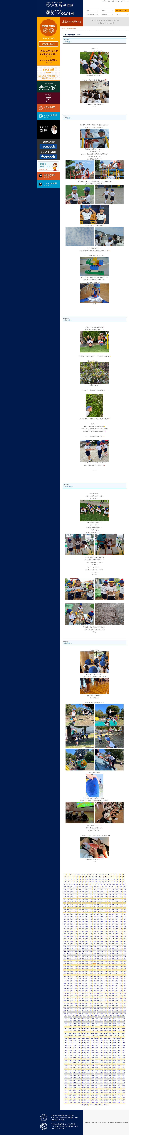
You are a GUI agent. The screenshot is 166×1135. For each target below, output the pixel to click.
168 (121, 894)
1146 (83, 1043)
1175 (88, 1048)
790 (95, 986)
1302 (92, 1070)
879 (110, 998)
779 (117, 983)
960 (95, 1010)
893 (98, 1001)
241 (76, 906)
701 (80, 973)
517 (91, 946)
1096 (110, 1033)
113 (106, 887)
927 (98, 1006)
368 (106, 924)
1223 (114, 1055)
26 (77, 877)
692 (110, 971)
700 (76, 973)
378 (80, 926)
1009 (96, 1018)
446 (80, 936)
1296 (65, 1070)
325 (72, 919)
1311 (70, 1072)
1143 (70, 1043)
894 (102, 1001)
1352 (65, 1080)
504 (106, 944)
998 (111, 1015)
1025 (105, 1020)
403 (110, 929)
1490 (118, 1102)
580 (72, 956)
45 (74, 879)
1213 (70, 1055)
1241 (70, 1060)
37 (111, 877)
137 (68, 892)
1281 (123, 1065)
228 (91, 904)
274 (72, 911)
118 (124, 887)
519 (98, 946)
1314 (83, 1072)
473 (117, 939)
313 (91, 916)
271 (125, 909)
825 (98, 991)
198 (106, 899)
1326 (74, 1075)
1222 (110, 1055)
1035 (88, 1023)
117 (121, 887)
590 (110, 956)
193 (87, 899)
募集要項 (107, 14)
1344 (92, 1077)
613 (68, 961)
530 (76, 949)
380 (87, 926)
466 (91, 939)
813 (117, 988)
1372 (92, 1082)
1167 (114, 1045)
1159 (79, 1045)
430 (83, 934)
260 (83, 909)
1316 (92, 1072)
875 (95, 998)
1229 (79, 1058)
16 (108, 874)
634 (83, 963)
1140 (118, 1040)
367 (102, 924)
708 (106, 973)
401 (102, 929)
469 (102, 939)
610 (121, 958)
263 (95, 909)
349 (98, 921)
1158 (74, 1045)
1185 (70, 1050)
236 (121, 904)
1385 (88, 1085)
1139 (114, 1040)
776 (106, 983)
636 (91, 963)
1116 (74, 1038)
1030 (65, 1023)
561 (65, 954)
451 (98, 936)
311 (83, 916)
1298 (74, 1070)
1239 (123, 1058)
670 (91, 968)
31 (93, 877)
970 (68, 1013)
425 (65, 934)
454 (110, 936)
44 (71, 879)
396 (83, 929)
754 (87, 981)
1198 (65, 1053)
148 (110, 892)
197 (102, 899)
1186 (74, 1050)
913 (110, 1003)
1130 (74, 1040)
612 (65, 961)
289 (65, 914)
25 (74, 877)
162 (98, 894)
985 (125, 1013)
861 (106, 996)
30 (90, 877)
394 (76, 929)
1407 (123, 1087)
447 (83, 936)
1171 (70, 1048)
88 (83, 884)
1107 (97, 1035)
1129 (70, 1040)
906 (83, 1003)
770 (83, 983)
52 (96, 879)
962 (102, 1010)
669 (87, 968)
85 (74, 884)
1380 (65, 1085)
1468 (83, 1100)
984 (121, 1013)
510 (65, 946)
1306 (110, 1070)
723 (98, 976)
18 (114, 874)
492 (125, 941)
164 (106, 894)
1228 (74, 1058)
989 (77, 1015)
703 (87, 973)
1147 (88, 1043)
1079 (96, 1030)
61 (123, 879)
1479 (70, 1102)
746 (121, 978)
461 (72, 939)
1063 (88, 1028)
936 (68, 1008)
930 (110, 1006)
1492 (82, 1105)
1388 (101, 1085)
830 (117, 991)
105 (76, 887)
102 (65, 887)
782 (65, 986)
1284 (74, 1068)
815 (125, 988)
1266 (118, 1063)
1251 (114, 1060)
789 (91, 986)
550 (87, 951)
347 (91, 921)
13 (99, 874)
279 (91, 911)
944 (98, 1008)
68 (83, 882)
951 (125, 1008)
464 (83, 939)
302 (113, 914)
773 (95, 983)
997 (107, 1015)
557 (113, 951)
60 (120, 879)
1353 (70, 1080)
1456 (92, 1097)
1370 (83, 1082)
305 (125, 914)
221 (65, 904)
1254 (65, 1063)
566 (83, 954)
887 (76, 1001)
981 (110, 1013)
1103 (79, 1035)
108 (87, 887)
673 (102, 968)
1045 (70, 1025)
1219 (96, 1055)
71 (93, 882)
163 (102, 894)
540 (113, 949)
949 (117, 1008)
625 (113, 961)
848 (121, 993)
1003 (70, 1018)
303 (117, 914)
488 (110, 941)
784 (72, 986)
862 (110, 996)
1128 (65, 1040)
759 (106, 981)
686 (87, 971)
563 (72, 954)
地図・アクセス (116, 1)
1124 (109, 1038)
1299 (79, 1070)
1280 (118, 1065)
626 (117, 961)
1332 (101, 1075)
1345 (96, 1077)
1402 (101, 1087)
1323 (123, 1072)
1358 (92, 1080)
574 (113, 954)
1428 (92, 1092)
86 (77, 884)
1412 (83, 1090)
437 (110, 934)
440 (121, 934)
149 (113, 892)
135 (125, 889)
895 (106, 1001)
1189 (88, 1050)
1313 (79, 1072)
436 (106, 934)
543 (125, 949)
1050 (92, 1025)
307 (68, 916)
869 (72, 998)
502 (98, 944)
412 (80, 931)
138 (72, 892)
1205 (96, 1053)
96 (107, 884)
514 (80, 946)
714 (65, 976)
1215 (79, 1055)
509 (125, 944)
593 (121, 956)
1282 (65, 1068)
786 (80, 986)
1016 (65, 1020)
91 (92, 884)
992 (88, 1015)
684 (80, 971)
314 (95, 916)
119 (65, 889)
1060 (74, 1028)
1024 (101, 1020)
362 (83, 924)
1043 (123, 1023)
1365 (123, 1080)
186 (125, 897)
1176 (92, 1048)
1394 (65, 1087)
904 (76, 1003)
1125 (114, 1038)
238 (65, 906)
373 (125, 924)
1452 (74, 1097)
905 (80, 1003)
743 (110, 978)
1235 (105, 1058)
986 (66, 1015)
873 (87, 998)
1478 (65, 1102)
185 (121, 897)
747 (125, 978)
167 (117, 894)
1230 (83, 1058)
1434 (118, 1092)
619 (91, 961)
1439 (79, 1095)
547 (76, 951)
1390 (110, 1085)
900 (125, 1001)
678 (121, 968)
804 (83, 988)
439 (117, 934)
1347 (105, 1077)
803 (80, 988)
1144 (74, 1043)
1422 (65, 1092)
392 (68, 929)
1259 (88, 1063)
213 (98, 901)
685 (83, 971)
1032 (74, 1023)
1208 (110, 1053)
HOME (63, 28)
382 (95, 926)
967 (121, 1010)
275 (76, 911)
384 (102, 926)
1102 (75, 1035)
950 (121, 1008)
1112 (118, 1035)
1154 (118, 1043)
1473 (105, 1100)
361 (80, 924)
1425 (79, 1092)
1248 (101, 1060)
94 (101, 884)
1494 (91, 1105)
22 (65, 877)
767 (72, 983)
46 (77, 879)
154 (68, 894)
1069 (114, 1028)
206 (72, 901)
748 (65, 981)
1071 (123, 1028)
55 (105, 879)
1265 (114, 1063)
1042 (118, 1023)
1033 (79, 1023)
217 (113, 901)
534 (91, 949)
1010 (101, 1018)
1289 (96, 1068)
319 (113, 916)
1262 (101, 1063)
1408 (65, 1090)
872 (83, 998)
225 (80, 904)
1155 (123, 1043)
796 (117, 986)
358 (68, 924)
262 (91, 909)
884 (65, 1001)
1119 (87, 1038)
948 (113, 1008)
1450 (65, 1097)
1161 (88, 1045)
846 (113, 993)
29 (87, 877)
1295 (123, 1068)
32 (96, 877)
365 (95, 924)
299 (102, 914)
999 (114, 1015)
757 (98, 981)
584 (87, 956)
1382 (74, 1085)
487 (106, 941)
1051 (96, 1025)
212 (95, 901)
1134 (92, 1040)
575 (117, 954)
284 (110, 911)
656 (102, 966)
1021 (88, 1020)
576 (121, 954)
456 (117, 936)
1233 (96, 1058)
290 (68, 914)
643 (117, 963)
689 (98, 971)
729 (121, 976)
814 (121, 988)
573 (110, 954)
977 (95, 1013)
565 (80, 954)
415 (91, 931)
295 (87, 914)
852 (72, 996)
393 (72, 929)
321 (121, 916)
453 (106, 936)
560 (125, 951)
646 (65, 966)
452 (102, 936)
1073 (70, 1030)
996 (103, 1015)
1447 (114, 1095)
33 (99, 877)
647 (68, 966)
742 (106, 978)
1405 (114, 1087)
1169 (123, 1045)
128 (98, 889)
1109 (106, 1035)
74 (102, 882)
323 (65, 919)
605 (102, 958)
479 (76, 941)
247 (98, 906)
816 (65, 991)
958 (87, 1010)
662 (125, 966)
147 (106, 892)
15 (105, 874)
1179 (105, 1048)
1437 (70, 1095)
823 (91, 991)
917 (125, 1003)
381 (91, 926)
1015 (123, 1018)
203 (125, 899)
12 (96, 874)
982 (113, 1013)
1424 (74, 1092)
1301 (88, 1070)
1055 (114, 1025)
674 (106, 968)
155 (72, 894)
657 (106, 966)
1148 (92, 1043)
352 (110, 921)
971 (72, 1013)
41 (123, 877)
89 (86, 884)
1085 (123, 1030)
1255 (70, 1063)
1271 (79, 1065)
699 (72, 973)
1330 (92, 1075)
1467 (79, 1100)
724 (102, 976)
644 (121, 963)
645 (125, 963)
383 (98, 926)
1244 (83, 1060)
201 (117, 899)
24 (71, 877)
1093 (96, 1033)
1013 (114, 1018)
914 (113, 1003)
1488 (110, 1102)
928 (102, 1006)
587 (98, 956)
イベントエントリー (122, 10)
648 (72, 966)
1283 (70, 1068)
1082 (110, 1030)
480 (80, 941)
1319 (105, 1072)
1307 (114, 1070)
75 (105, 882)
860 (102, 996)
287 (121, 911)
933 (121, 1006)
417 (98, 931)
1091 (88, 1033)
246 (95, 906)
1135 (96, 1040)
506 (113, 944)
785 (76, 986)
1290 (101, 1068)
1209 (114, 1053)
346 (87, 921)
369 (110, 924)
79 (117, 882)
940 (83, 1008)
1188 (83, 1050)
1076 (83, 1030)
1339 (70, 1077)
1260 (92, 1063)
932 (117, 1006)
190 (76, 899)
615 (76, 961)
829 (113, 991)
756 (95, 981)
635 (87, 963)
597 (72, 958)
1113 (123, 1035)
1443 (96, 1095)
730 (125, 976)
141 (83, 892)
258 (76, 909)
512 (72, 946)
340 (65, 921)
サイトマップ (125, 1)
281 (98, 911)
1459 (105, 1097)
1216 (83, 1055)
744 (113, 978)
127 (95, 889)
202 (121, 899)
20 (120, 874)
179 (98, 897)
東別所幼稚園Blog (71, 28)
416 (95, 931)
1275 (96, 1065)
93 (98, 884)
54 (102, 879)
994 (96, 1015)
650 (80, 966)
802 (76, 988)
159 (87, 894)
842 (98, 993)
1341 (79, 1077)
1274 (92, 1065)
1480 (74, 1102)
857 (91, 996)
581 (76, 956)
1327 (79, 1075)
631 (72, 963)
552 (95, 951)
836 (76, 993)
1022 (92, 1020)
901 (65, 1003)
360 (76, 924)
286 (117, 911)
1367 (70, 1082)
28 (83, 877)
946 (106, 1008)
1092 (92, 1033)
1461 (114, 1097)
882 (121, 998)
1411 (79, 1090)
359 (72, 924)
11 (93, 874)
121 (72, 889)
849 (125, 993)
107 (83, 887)
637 (95, 963)
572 (106, 954)
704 (91, 973)
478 (72, 941)
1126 (118, 1038)
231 (102, 904)
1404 (110, 1087)
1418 (110, 1090)
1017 (70, 1020)
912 (106, 1003)
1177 (96, 1048)
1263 (105, 1063)
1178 (101, 1048)
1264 (110, 1063)
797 (121, 986)
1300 (83, 1070)
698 (68, 973)
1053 (105, 1025)
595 (65, 958)
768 (76, 983)
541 (117, 949)
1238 (118, 1058)
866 (125, 996)
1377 (114, 1082)
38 (114, 877)
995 (99, 1015)
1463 (123, 1097)
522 (110, 946)
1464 (65, 1100)
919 (68, 1006)
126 (91, 889)
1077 (88, 1030)
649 (76, 966)
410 (72, 931)
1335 (114, 1075)
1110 (110, 1035)
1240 (65, 1060)
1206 (101, 1053)
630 (68, 963)
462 (76, 939)
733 (72, 978)
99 (117, 884)
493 (65, 944)
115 (113, 887)
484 (95, 941)
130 (106, 889)
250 (110, 906)
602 (91, 958)
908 (91, 1003)
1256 (74, 1063)
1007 (88, 1018)
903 (72, 1003)
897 (113, 1001)
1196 (118, 1050)
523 (113, 946)
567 (87, 954)
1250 (110, 1060)
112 (102, 887)
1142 (65, 1043)
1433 (114, 1092)
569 (95, 954)
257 (72, 909)
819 (76, 991)
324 (68, 919)
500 (91, 944)
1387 (96, 1085)
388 (117, 926)
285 (113, 911)
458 (125, 936)
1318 (101, 1072)
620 (95, 961)
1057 (123, 1025)
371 (117, 924)
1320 (110, 1072)
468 (98, 939)
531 (80, 949)
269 (117, 909)
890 (87, 1001)
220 (125, 901)
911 (102, 1003)
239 (68, 906)
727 (113, 976)
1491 (123, 1102)
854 (80, 996)
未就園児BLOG (48, 44)
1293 (114, 1068)
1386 (92, 1085)
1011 (105, 1018)
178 (95, 897)
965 (113, 1010)
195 (95, 899)
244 (87, 906)
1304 (101, 1070)
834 (68, 993)
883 (125, 998)
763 (121, 981)
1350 (118, 1077)
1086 (65, 1033)
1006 (83, 1018)
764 (125, 981)
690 (102, 971)
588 (102, 956)
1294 (118, 1068)
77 (111, 882)
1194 (110, 1050)
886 (72, 1001)
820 (80, 991)
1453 (79, 1097)
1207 (105, 1053)
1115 (70, 1038)
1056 (118, 1025)
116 (117, 887)
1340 (74, 1077)
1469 (88, 1100)
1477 (123, 1100)
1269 (70, 1065)
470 (106, 939)
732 (68, 978)
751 (76, 981)
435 (102, 934)
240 (72, 906)
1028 (118, 1020)
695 (121, 971)
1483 (88, 1102)
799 (65, 988)
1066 (101, 1028)
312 (87, 916)
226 (83, 904)
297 (95, 914)
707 (102, 973)
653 (91, 966)
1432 (110, 1092)
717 (76, 976)
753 (83, 981)
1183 (123, 1048)
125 (87, 889)
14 (102, 874)
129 (102, 889)
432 (91, 934)
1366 (65, 1082)
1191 (96, 1050)
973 (80, 1013)
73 (99, 882)
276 (80, 911)
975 (87, 1013)
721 (91, 976)
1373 (96, 1082)
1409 (70, 1090)
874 (91, 998)
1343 (88, 1077)
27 (80, 877)
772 (91, 983)
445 (76, 936)
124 (83, 889)
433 (95, 934)
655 (98, 966)
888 (80, 1001)
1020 (83, 1020)
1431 (105, 1092)
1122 (101, 1038)
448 (87, 936)
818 (72, 991)
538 (106, 949)
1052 (101, 1025)
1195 (114, 1050)
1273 (88, 1065)
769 (80, 983)
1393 (123, 1085)
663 (65, 968)
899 (121, 1001)
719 (83, 976)
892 (95, 1001)
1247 (96, 1060)
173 (76, 897)
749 (68, 981)
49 (87, 879)
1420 (118, 1090)
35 (105, 877)
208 (80, 901)
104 (72, 887)
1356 (83, 1080)
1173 (79, 1048)
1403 (105, 1087)
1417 (105, 1090)
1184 (65, 1050)
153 (65, 894)
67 (80, 882)
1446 (110, 1095)
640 (106, 963)
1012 (110, 1018)
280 (95, 911)
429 (80, 934)
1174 (83, 1048)
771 (87, 983)
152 (125, 892)
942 (91, 1008)
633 (80, 963)
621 (98, 961)
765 (65, 983)
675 (110, 968)
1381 (70, 1085)
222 (68, 904)
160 (91, 894)
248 (102, 906)
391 (65, 929)
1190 (92, 1050)
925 (91, 1006)
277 (83, 911)
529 (72, 949)
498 (83, 944)
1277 (105, 1065)
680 (65, 971)
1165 (105, 1045)
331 (95, 919)
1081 (105, 1030)
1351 (123, 1077)
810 (106, 988)
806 (91, 988)
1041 (114, 1023)
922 (80, 1006)
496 (76, 944)
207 (76, 901)
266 (106, 909)
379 (83, 926)
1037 (96, 1023)
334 (106, 919)
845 (110, 993)
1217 (88, 1055)
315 (98, 916)
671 (95, 968)
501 (95, 944)
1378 (118, 1082)
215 (106, 901)
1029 (123, 1020)
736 (83, 978)
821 (83, 991)
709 (110, 973)
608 (113, 958)
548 (80, 951)
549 (83, 951)
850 (65, 996)
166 (113, 894)
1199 (70, 1053)
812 (113, 988)
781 (125, 983)
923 (83, 1006)
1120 (92, 1038)
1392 (118, 1085)
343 (76, 921)
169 (125, 894)
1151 (105, 1043)
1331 (96, 1075)
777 (110, 983)
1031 (70, 1023)
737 (87, 978)
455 (113, 936)
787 (83, 986)
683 (76, 971)
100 (120, 884)
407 (125, 929)
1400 (92, 1087)
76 (108, 882)
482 (87, 941)
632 (76, 963)
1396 (74, 1087)
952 (65, 1010)
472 (113, 939)
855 (83, 996)
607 (110, 958)
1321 (114, 1072)
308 (72, 916)
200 (113, 899)
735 (80, 978)
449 (91, 936)
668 (83, 968)
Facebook (48, 144)
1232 (92, 1058)
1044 (65, 1025)
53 (99, 879)
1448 (118, 1095)
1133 (88, 1040)
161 (95, 894)
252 (117, 906)
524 (117, 946)
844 (106, 993)
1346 (101, 1077)
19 (117, 874)
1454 (83, 1097)
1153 (114, 1043)
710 (113, 973)
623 (106, 961)
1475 (114, 1100)
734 (76, 978)
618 (87, 961)
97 (110, 884)
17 (111, 874)
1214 (74, 1055)
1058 (65, 1028)
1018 (74, 1020)
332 (98, 919)
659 (113, 966)
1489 (114, 1102)
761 (113, 981)
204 (65, 901)
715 (68, 976)
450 (95, 936)
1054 (110, 1025)
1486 (101, 1102)
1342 (83, 1077)
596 (68, 958)
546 (72, 951)
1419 (114, 1090)
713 (125, 973)
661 (121, 966)
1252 (118, 1060)
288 (125, 911)
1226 (65, 1058)
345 (83, 921)
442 (65, 936)
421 (113, 931)
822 (87, 991)
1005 (79, 1018)
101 (124, 884)
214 (102, 901)
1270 (74, 1065)
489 (113, 941)
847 (117, 993)
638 (98, 963)
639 (102, 963)
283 (106, 911)
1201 (79, 1053)
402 (106, 929)
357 (65, 924)
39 (117, 877)
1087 (70, 1033)
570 (98, 954)
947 (110, 1008)
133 (117, 889)
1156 (65, 1045)
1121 (96, 1038)
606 (106, 958)
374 (65, 926)
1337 (123, 1075)
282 (102, 911)
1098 (118, 1033)
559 (121, 951)
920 (72, 1006)
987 (69, 1015)
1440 (83, 1095)
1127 (123, 1038)
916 (121, 1003)
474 (121, 939)
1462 (118, 1097)
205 (68, 901)
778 (113, 983)
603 (95, 958)
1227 (70, 1058)
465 (87, 939)
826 (102, 991)
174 (80, 897)
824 (95, 991)
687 (91, 971)
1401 (96, 1087)
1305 (105, 1070)
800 (68, 988)
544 (65, 951)
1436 (65, 1095)
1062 (83, 1028)
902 (68, 1003)
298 (98, 914)
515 (83, 946)
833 (65, 993)
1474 (110, 1100)
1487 (105, 1102)
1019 (79, 1020)
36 (108, 877)
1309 (123, 1070)
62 (65, 882)
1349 (114, 1077)
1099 (123, 1033)
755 (91, 981)
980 (106, 1013)
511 (68, 946)
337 (117, 919)
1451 (70, 1097)
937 (72, 1008)
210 (87, 901)
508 (121, 944)
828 (110, 991)
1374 (101, 1082)
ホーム (92, 10)
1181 (114, 1048)
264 (98, 909)
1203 (88, 1053)
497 (80, 944)
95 (104, 884)
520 (102, 946)
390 (125, 926)
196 (98, 899)
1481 (79, 1102)
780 (121, 983)
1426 (83, 1092)
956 (80, 1010)
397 (87, 929)
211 (91, 901)
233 (110, 904)
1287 (88, 1068)
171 (68, 897)
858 (95, 996)
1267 (123, 1063)
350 (102, 921)
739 (95, 978)
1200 (74, 1053)
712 (121, 973)
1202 (83, 1053)
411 (76, 931)
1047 (79, 1025)
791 (98, 986)
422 (117, 931)
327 (80, 919)
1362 (110, 1080)
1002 (65, 1018)
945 (102, 1008)
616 (80, 961)
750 (72, 981)
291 (72, 914)
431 (87, 934)
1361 (105, 1080)
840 (91, 993)
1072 (65, 1030)
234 (113, 904)
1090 (83, 1033)
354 (117, 921)
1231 (88, 1058)
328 (83, 919)
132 (113, 889)
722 (95, 976)
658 (110, 966)
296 (91, 914)
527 (65, 949)
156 (76, 894)
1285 (79, 1068)
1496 (99, 1105)
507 (117, 944)
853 (76, 996)
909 (95, 1003)
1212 (65, 1055)
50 (90, 879)
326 (76, 919)
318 (110, 916)
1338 (65, 1077)
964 (110, 1010)
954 (72, 1010)
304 (121, 914)
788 (87, 986)
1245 (88, 1060)
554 (102, 951)
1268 (65, 1065)
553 (98, 951)
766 (68, 983)
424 (125, 931)
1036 (92, 1023)
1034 (83, 1023)
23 (68, 877)
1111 (114, 1035)
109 (91, 887)
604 (98, 958)
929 (106, 1006)
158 (83, 894)
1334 (110, 1075)
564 (76, 954)
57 (111, 879)
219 (121, 901)
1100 (66, 1035)
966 (117, 1010)
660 (117, 966)
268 (113, 909)
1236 (110, 1058)
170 (65, 897)
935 (65, 1008)
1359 (96, 1080)
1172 (74, 1048)
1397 (79, 1087)
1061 (79, 1028)
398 (91, 929)
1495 (95, 1105)
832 (125, 991)
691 (106, 971)
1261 (96, 1063)
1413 (88, 1090)
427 (72, 934)
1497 (104, 1105)
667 (80, 968)
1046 (74, 1025)
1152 (110, 1043)
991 (84, 1015)
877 (102, 998)
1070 (118, 1028)
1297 (70, 1070)
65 (74, 882)
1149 (96, 1043)
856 (87, 996)
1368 (74, 1082)
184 (117, 897)
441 (125, 934)
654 (95, 966)
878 (106, 998)
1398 (83, 1087)
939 (80, 1008)
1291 (105, 1068)
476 (65, 941)
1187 (79, 1050)
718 (80, 976)
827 (106, 991)
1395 (70, 1087)
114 (109, 887)
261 (87, 909)
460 (68, 939)
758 (102, 981)
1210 (118, 1053)
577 (125, 954)
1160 (83, 1045)
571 (102, 954)
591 (113, 956)
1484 (92, 1102)
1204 (92, 1053)
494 (68, 944)
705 (95, 973)
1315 (88, 1072)
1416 (101, 1090)
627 (121, 961)
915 (117, 1003)
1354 (74, 1080)
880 (113, 998)
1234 (101, 1058)
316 (102, 916)
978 (98, 1013)
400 (98, 929)
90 (89, 884)
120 (68, 889)
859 (98, 996)
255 (65, 909)
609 (117, 958)
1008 (92, 1018)
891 (91, 1001)
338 (121, 919)
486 (102, 941)
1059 (70, 1028)
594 (125, 956)
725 (106, 976)
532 (83, 949)
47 (80, 879)
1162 (92, 1045)
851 (68, 996)
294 (83, 914)
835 (72, 993)
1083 (114, 1030)
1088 (74, 1033)
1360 (101, 1080)
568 (91, 954)
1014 (118, 1018)
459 (65, 939)
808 (98, 988)
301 (110, 914)
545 (68, 951)
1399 (88, 1087)
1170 (65, 1048)
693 (113, 971)
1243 (79, 1060)
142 (87, 892)
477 (68, 941)
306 (65, 916)
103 (68, 887)
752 (80, 981)
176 (87, 897)
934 (125, 1006)
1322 (118, 1072)
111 (98, 887)
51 (93, 879)
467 (95, 939)
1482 (83, 1102)
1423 (70, 1092)
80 (120, 882)
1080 (101, 1030)
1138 (110, 1040)
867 (65, 998)
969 (65, 1013)
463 (80, 939)
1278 (110, 1065)
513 (76, 946)
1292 (110, 1068)
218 (117, 901)
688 (95, 971)
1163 (96, 1045)
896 (110, 1001)
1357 (88, 1080)
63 (68, 882)
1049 (88, 1025)
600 (83, 958)
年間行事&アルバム (92, 14)
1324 (65, 1075)
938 (76, 1008)
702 (83, 973)
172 (72, 897)
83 (67, 884)
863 (113, 996)
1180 (110, 1048)
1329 (88, 1075)
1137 (105, 1040)
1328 (83, 1075)
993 (92, 1015)
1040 (110, 1023)
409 (68, 931)
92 (95, 884)
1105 (88, 1035)
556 (110, 951)
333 (102, 919)
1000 (118, 1015)
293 (80, 914)
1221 (105, 1055)
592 (117, 956)
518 (95, 946)
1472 (101, 1100)
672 (98, 968)
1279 (114, 1065)
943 (95, 1008)
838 (83, 993)
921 (76, 1006)
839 (87, 993)
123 (80, 889)
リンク (122, 14)
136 (65, 892)
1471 (96, 1100)
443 (68, 936)
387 (113, 926)
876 (98, 998)
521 (106, 946)
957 (83, 1010)
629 (65, 963)
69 (87, 882)
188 (68, 899)
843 (102, 993)
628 (125, 961)
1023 (96, 1020)
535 (95, 949)
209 (83, 901)
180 (102, 897)
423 (121, 931)
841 (95, 993)
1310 (65, 1072)
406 (121, 929)
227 (87, 904)
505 (110, 944)
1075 (79, 1030)
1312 (74, 1072)
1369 (79, 1082)
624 (110, 961)
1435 (123, 1092)
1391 (114, 1085)
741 (102, 978)
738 (91, 978)
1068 (110, 1028)
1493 (86, 1105)
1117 (79, 1038)
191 (80, 899)
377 (76, 926)
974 (83, 1013)
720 (87, 976)
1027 (114, 1020)
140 (80, 892)
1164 (101, 1045)
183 (113, 897)
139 (76, 892)
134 (121, 889)
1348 (110, 1077)
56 (108, 879)
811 (110, 988)
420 (110, 931)
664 (68, 968)
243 (83, 906)
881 (117, 998)
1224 (118, 1055)
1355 (79, 1080)
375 (68, 926)
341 (68, 921)
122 (76, 889)
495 (72, 944)
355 (121, 921)
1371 (88, 1082)
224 (76, 904)
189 (72, 899)
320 (117, 916)
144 (95, 892)
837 (80, 993)
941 (87, 1008)
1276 (101, 1065)
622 (102, 961)
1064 (92, 1028)
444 (72, 936)
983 (117, 1013)
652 (87, 966)
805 (87, 988)
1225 (123, 1055)
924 (87, 1006)
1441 (88, 1095)
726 (110, 976)
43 (68, 879)
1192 (101, 1050)
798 (125, 986)
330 (91, 919)
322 (125, 916)
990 (81, 1015)
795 (113, 986)
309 (76, 916)
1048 (83, 1025)
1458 (101, 1097)
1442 (92, 1095)
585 (91, 956)
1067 (105, 1028)
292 (76, 914)
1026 (110, 1020)
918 (65, 1006)
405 (117, 929)
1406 (118, 1087)
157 (80, 894)
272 (65, 911)
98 (114, 884)
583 (83, 956)
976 (91, 1013)
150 (117, 892)
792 (102, 986)
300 (106, 914)
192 (83, 899)
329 (87, 919)
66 (77, 882)
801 (72, 988)
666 (76, 968)
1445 (105, 1095)
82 (64, 884)
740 (98, 978)
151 (121, 892)
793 (106, 986)
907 (87, 1003)
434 (98, 934)
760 (110, 981)
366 (98, 924)
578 (65, 956)
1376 (110, 1082)
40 (120, 877)
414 (87, 931)
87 (80, 884)
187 (65, 899)
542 (121, 949)
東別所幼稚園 (83, 8)
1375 (105, 1082)
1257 (79, 1063)
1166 (110, 1045)
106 (80, 887)
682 (72, 971)
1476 (118, 1100)
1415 (96, 1090)
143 (91, 892)
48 (83, 879)
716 (72, 976)
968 (125, 1010)
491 (121, 941)
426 (68, 934)
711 (117, 973)
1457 (96, 1097)
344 (80, 921)
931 (113, 1006)
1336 (118, 1075)
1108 (101, 1035)
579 (68, 956)
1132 (83, 1040)
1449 (123, 1095)
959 (91, 1010)
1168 (118, 1045)
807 (95, 988)
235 (117, 904)
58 (114, 879)
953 (68, 1010)
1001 (123, 1015)
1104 (83, 1035)
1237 (114, 1058)
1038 (101, 1023)
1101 (70, 1035)
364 (91, 924)
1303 (96, 1070)
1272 (83, 1065)
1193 (105, 1050)
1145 (79, 1043)
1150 (101, 1043)
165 (110, 894)
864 (117, 996)
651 (83, 966)
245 (91, 906)
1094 (101, 1033)
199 (110, 899)
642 (113, 963)
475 (125, 939)
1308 (118, 1070)
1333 (105, 1075)
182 (110, 897)
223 (72, 904)
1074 (74, 1030)
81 (123, 882)
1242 (74, 1060)
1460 (110, 1097)
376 (72, 926)
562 (68, 954)
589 (106, 956)
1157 (70, 1045)
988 (73, 1015)
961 (98, 1010)
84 (70, 884)
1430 (101, 1092)
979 (102, 1013)
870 (76, 998)
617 (83, 961)
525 (121, 946)
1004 (74, 1018)
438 (113, 934)
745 (117, 978)
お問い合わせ (106, 1)
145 (98, 892)
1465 (70, 1100)
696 (125, 971)
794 (110, 986)
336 (113, 919)
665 (72, 968)
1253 (123, 1060)
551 (91, 951)
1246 (92, 1060)
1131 (79, 1040)
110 (95, 887)
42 (65, 879)
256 (68, 909)
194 (91, 899)
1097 (114, 1033)
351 (106, 921)
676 (113, 968)
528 (68, 949)
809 (102, 988)
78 (114, 882)
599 (80, 958)
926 (95, 1006)
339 (125, 919)
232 (106, 904)
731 (65, 978)
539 (110, 949)
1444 (101, 1095)
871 (80, 998)
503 (102, 944)
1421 (123, 1090)
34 (102, 877)
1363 (114, 1080)
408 (65, 931)
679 (125, 968)
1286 (83, 1068)
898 (117, 1001)
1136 (101, 1040)
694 (117, 971)
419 (106, 931)
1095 (105, 1033)
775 (102, 983)
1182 (118, 1048)
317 (106, 916)
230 (98, 904)
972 (76, 1013)
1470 (92, 1100)
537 (102, 949)
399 (95, 929)
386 (110, 926)
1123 (105, 1038)
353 (113, 921)
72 (96, 882)
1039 (105, 1023)
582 (80, 956)
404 (113, 929)
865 (121, 996)
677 (117, 968)
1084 (118, 1030)
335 (110, 919)
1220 (101, 1055)
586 (95, 956)
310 (80, 916)
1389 (105, 1085)
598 (76, 958)
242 (80, 906)
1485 (96, 1102)
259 (80, 909)
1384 (83, 1085)
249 (106, 906)
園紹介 (107, 10)
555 (106, 951)
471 (110, 939)
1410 (74, 1090)
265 (102, 909)
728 (117, 976)
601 (87, 958)
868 (68, 998)
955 (76, 1010)
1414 (92, 1090)
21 (123, 874)
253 (121, 906)
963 (106, 1010)
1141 (123, 1040)
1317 (96, 1072)
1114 (66, 1038)
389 (121, 926)
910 (98, 1003)
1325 (70, 1075)
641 (110, 963)
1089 (79, 1033)
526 (125, 946)
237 (125, 904)
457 (121, 936)
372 (121, 924)
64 (71, 882)
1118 (83, 1038)
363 (87, 924)
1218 (92, 1055)
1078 (92, 1030)
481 (83, 941)
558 (117, 951)
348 (95, 921)
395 (80, 929)
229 (95, 904)
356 (125, 921)
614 (72, 961)
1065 (96, 1028)
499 (87, 944)
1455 (88, 1097)
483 (91, 941)
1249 (105, 1060)
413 (83, 931)
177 (91, 897)
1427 (88, 1092)
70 (90, 882)
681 (68, 971)
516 (87, 946)
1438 (74, 1095)
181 (106, 897)
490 (117, 941)
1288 (92, 1068)
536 (98, 949)
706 (98, 973)
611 (125, 958)
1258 (83, 1063)
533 (87, 949)
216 (110, 901)
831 (121, 991)
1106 (92, 1035)
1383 (79, 1085)
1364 (118, 1080)
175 (83, 897)
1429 (96, 1092)
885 (68, 1001)
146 (102, 892)
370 (113, 924)
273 (68, 911)
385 (106, 926)
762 (117, 981)
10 (90, 874)
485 (98, 941)
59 (117, 879)
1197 (123, 1050)
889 (83, 1001)
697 (65, 973)
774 (98, 983)
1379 (123, 1082)
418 (102, 931)
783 (68, 986)
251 (113, 906)
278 (87, 911)
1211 (123, 1053)
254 (125, 906)
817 (68, 991)
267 (110, 909)
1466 (74, 1100)
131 (110, 889)
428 (76, 934)
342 (72, 921)
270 (121, 909)
